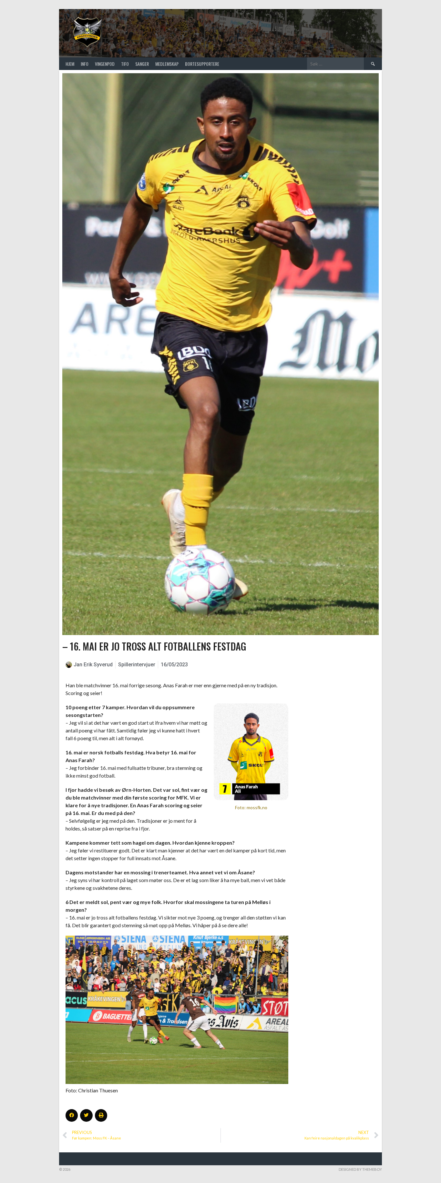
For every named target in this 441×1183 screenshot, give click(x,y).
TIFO (125, 63)
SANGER (142, 63)
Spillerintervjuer (136, 664)
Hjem (70, 63)
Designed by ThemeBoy (360, 1169)
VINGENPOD (105, 63)
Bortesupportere (202, 63)
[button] (72, 1115)
